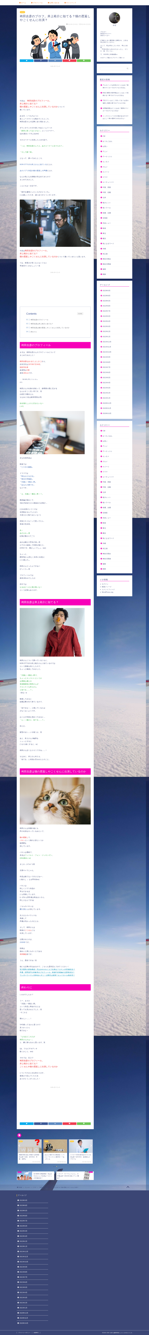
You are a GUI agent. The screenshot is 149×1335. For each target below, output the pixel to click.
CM (104, 136)
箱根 (104, 269)
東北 (104, 233)
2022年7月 (106, 311)
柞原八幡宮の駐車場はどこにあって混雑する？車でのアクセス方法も (116, 94)
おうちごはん (107, 141)
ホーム (23, 3)
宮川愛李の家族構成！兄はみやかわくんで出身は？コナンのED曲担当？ (47, 969)
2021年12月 (107, 342)
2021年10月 (107, 352)
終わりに (34, 332)
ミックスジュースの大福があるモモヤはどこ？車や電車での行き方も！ (116, 117)
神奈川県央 (107, 259)
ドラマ (22, 12)
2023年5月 (106, 301)
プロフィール (38, 3)
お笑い (105, 146)
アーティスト (107, 156)
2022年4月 (106, 321)
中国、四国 (107, 187)
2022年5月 (106, 316)
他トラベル (107, 208)
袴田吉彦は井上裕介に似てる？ (42, 324)
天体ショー (107, 223)
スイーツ (106, 172)
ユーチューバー (108, 182)
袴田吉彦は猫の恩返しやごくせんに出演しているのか (50, 328)
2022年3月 (106, 326)
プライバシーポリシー (24, 1332)
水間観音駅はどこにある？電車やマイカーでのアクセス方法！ (116, 110)
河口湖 (105, 254)
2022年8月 (106, 306)
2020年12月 (107, 403)
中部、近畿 (107, 192)
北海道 (105, 218)
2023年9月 (106, 290)
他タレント (107, 203)
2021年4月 (106, 382)
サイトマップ (71, 3)
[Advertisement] (55, 82)
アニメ (105, 151)
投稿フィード (107, 587)
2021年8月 (106, 362)
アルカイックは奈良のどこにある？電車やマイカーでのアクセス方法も (116, 86)
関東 (104, 274)
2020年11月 (107, 408)
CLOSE (80, 313)
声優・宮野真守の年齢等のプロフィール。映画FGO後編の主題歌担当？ (47, 972)
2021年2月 (106, 393)
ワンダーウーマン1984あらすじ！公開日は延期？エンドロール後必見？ (47, 975)
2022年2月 (106, 331)
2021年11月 (107, 347)
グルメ (105, 167)
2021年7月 (106, 367)
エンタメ (106, 162)
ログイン (105, 584)
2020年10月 (107, 413)
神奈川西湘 (107, 264)
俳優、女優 (107, 213)
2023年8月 (106, 295)
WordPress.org (107, 592)
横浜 (104, 238)
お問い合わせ (54, 3)
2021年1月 (106, 398)
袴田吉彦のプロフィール (39, 320)
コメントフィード (108, 589)
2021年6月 (106, 372)
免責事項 (36, 1332)
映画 (104, 228)
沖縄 (104, 249)
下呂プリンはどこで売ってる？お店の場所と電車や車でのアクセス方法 (116, 102)
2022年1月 (106, 336)
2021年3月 (106, 388)
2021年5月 (106, 377)
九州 (104, 197)
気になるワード (108, 243)
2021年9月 (106, 357)
